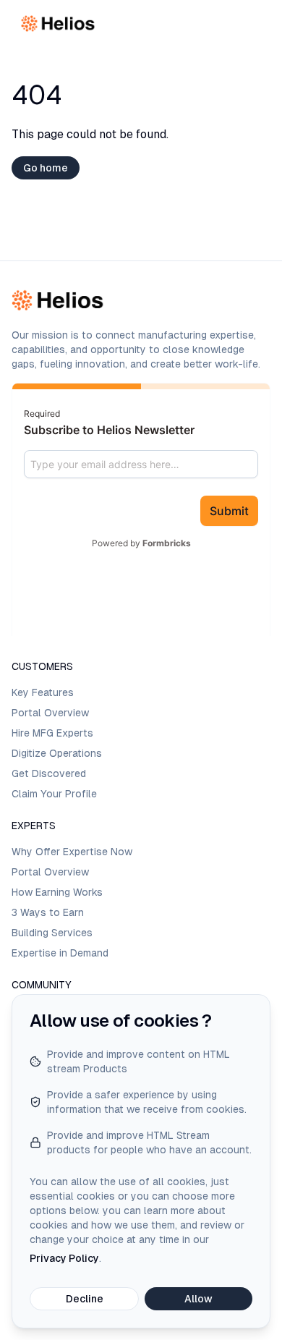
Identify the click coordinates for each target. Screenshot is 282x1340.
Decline (84, 1299)
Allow (198, 1299)
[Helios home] (58, 23)
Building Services (52, 932)
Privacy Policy (64, 1258)
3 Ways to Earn (48, 912)
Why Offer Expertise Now (72, 851)
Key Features (43, 692)
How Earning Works (57, 892)
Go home (45, 168)
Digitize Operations (57, 753)
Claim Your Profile (54, 794)
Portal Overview (50, 712)
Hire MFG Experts (52, 733)
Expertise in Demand (60, 953)
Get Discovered (49, 773)
